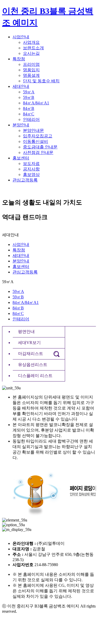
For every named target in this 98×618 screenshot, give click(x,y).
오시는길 (31, 53)
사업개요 (31, 42)
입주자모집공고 (37, 136)
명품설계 (31, 75)
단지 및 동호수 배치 (41, 81)
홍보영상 (31, 174)
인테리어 (31, 119)
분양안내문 (33, 130)
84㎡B (28, 108)
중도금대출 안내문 (40, 147)
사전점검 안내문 (38, 152)
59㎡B (28, 97)
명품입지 (31, 70)
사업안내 (21, 37)
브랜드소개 (33, 48)
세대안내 (21, 86)
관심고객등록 (25, 180)
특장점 (19, 59)
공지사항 (31, 169)
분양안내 (21, 125)
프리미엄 (31, 64)
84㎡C (28, 114)
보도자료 (31, 163)
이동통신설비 (35, 141)
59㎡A (28, 92)
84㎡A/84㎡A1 (36, 103)
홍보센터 (21, 158)
